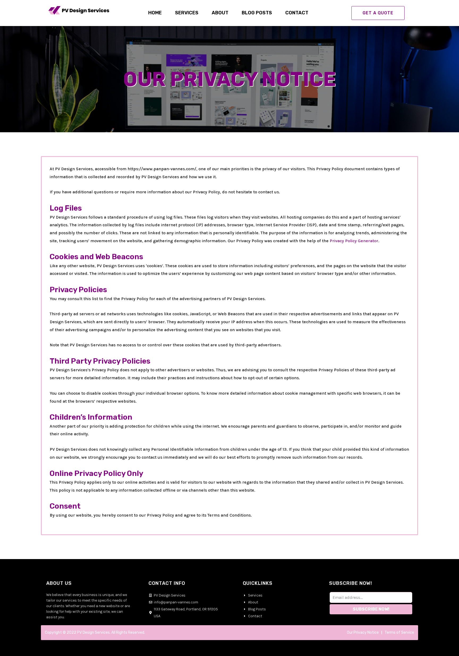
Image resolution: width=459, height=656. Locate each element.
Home (155, 13)
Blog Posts (257, 13)
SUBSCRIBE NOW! (371, 609)
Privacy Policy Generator (354, 240)
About (220, 13)
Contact (296, 13)
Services (186, 13)
